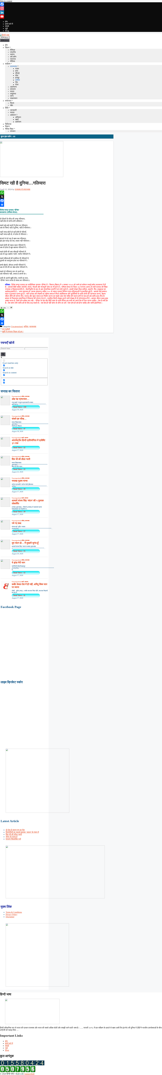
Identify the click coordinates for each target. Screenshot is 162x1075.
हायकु (17, 78)
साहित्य (7, 64)
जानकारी (13, 110)
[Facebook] (81, 4)
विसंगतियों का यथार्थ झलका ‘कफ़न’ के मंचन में (22, 832)
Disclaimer (10, 917)
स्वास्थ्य (13, 59)
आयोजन (18, 122)
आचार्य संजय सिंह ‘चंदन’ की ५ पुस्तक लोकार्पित (28, 502)
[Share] (56, 205)
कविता (17, 80)
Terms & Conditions (14, 912)
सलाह (12, 112)
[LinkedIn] (81, 12)
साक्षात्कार (13, 98)
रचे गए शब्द (16, 523)
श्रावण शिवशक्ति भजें (13, 839)
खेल (11, 105)
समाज (12, 54)
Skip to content (6, 1)
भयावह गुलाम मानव (19, 480)
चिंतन (7, 47)
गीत (16, 82)
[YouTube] (81, 16)
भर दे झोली (6, 329)
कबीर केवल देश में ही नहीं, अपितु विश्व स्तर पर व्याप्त (29, 585)
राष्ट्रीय (13, 52)
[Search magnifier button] (3, 354)
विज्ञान (7, 126)
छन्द (16, 71)
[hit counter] (22, 1065)
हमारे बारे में (9, 24)
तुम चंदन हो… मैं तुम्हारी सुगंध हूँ (25, 543)
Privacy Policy (11, 914)
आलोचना (13, 87)
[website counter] (17, 1071)
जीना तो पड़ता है (11, 837)
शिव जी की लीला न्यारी (21, 459)
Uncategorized (17, 326)
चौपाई (17, 73)
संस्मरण (13, 89)
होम (6, 22)
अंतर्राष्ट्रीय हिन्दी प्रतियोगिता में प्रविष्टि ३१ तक (28, 441)
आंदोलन (13, 115)
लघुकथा (13, 94)
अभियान (18, 117)
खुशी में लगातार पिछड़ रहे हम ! (12, 332)
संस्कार (12, 131)
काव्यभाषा (13, 66)
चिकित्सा (8, 124)
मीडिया (12, 61)
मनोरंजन (8, 101)
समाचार (26, 437)
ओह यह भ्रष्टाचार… (20, 399)
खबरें (17, 119)
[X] (56, 197)
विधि (6, 108)
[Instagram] (81, 8)
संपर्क (7, 26)
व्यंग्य (12, 96)
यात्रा (12, 91)
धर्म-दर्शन (13, 57)
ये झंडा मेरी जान (18, 562)
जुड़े (6, 28)
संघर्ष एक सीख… (19, 418)
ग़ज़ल (17, 68)
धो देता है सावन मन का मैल (15, 830)
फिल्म (12, 103)
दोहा (16, 75)
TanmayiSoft (29, 1074)
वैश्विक (12, 50)
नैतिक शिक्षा (9, 129)
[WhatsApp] (56, 193)
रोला (16, 84)
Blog (7, 31)
